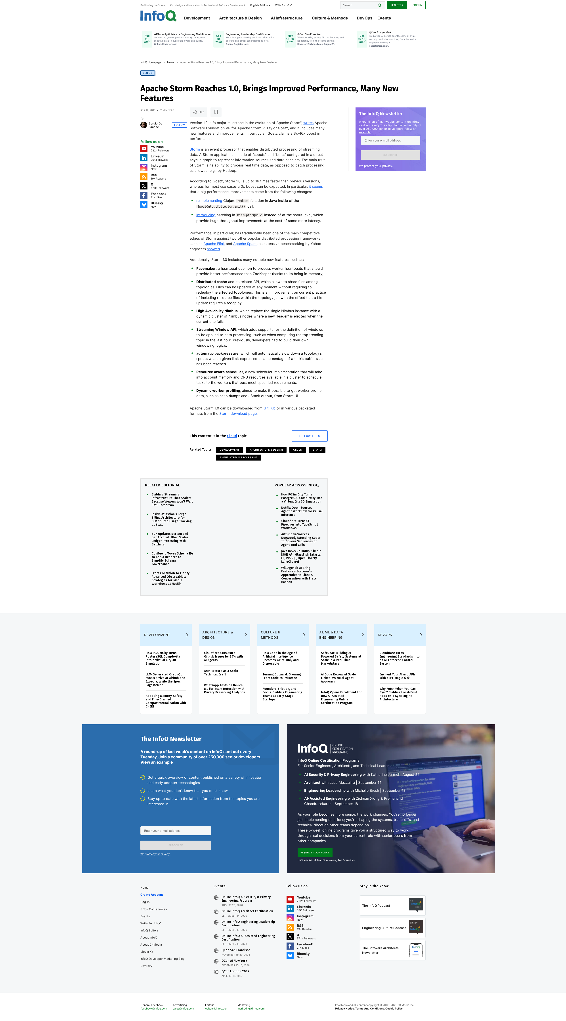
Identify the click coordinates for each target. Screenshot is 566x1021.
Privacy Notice (344, 1008)
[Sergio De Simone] (143, 125)
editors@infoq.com (216, 1008)
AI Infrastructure (287, 18)
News (170, 62)
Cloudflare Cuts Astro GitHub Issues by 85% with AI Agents (223, 656)
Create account (151, 894)
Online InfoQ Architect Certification (247, 911)
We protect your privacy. (376, 166)
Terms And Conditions (369, 1008)
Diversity (146, 965)
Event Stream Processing (239, 457)
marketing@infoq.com (250, 1008)
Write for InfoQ (150, 923)
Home (144, 887)
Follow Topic (309, 436)
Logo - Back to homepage (158, 15)
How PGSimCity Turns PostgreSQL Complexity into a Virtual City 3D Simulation (301, 498)
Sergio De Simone (155, 125)
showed (213, 249)
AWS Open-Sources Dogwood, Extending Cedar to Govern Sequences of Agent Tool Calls (301, 540)
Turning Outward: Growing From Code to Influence (282, 676)
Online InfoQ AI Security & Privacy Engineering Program (246, 898)
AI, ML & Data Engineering (331, 635)
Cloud (147, 73)
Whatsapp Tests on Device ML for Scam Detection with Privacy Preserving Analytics (224, 688)
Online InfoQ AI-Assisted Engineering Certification (248, 937)
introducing (205, 215)
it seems (316, 186)
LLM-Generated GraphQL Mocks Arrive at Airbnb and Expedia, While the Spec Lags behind (165, 680)
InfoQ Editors (149, 930)
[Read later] (216, 112)
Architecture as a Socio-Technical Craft (221, 672)
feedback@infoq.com (154, 1008)
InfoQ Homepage (150, 62)
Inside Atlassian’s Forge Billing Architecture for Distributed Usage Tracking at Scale (171, 519)
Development (197, 18)
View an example (156, 762)
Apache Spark (245, 243)
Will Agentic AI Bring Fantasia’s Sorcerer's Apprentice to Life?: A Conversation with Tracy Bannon (299, 575)
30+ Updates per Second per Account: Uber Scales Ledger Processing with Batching (170, 539)
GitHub (269, 408)
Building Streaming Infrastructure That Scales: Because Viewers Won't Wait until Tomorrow (172, 500)
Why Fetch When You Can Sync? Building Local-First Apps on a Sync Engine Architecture (398, 694)
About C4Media (151, 944)
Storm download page (238, 413)
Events (384, 18)
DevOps (364, 18)
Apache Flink (214, 243)
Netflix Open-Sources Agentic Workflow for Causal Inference (302, 511)
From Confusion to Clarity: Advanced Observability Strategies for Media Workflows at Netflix (171, 579)
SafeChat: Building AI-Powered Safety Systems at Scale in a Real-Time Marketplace (341, 658)
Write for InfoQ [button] (283, 5)
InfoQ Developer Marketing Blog (162, 958)
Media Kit (146, 951)
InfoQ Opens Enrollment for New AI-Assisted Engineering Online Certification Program (341, 697)
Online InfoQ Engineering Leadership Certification (248, 923)
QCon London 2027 (235, 971)
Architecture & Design (240, 18)
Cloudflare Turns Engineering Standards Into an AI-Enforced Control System (400, 658)
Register (397, 5)
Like (201, 112)
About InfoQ (148, 937)
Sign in (417, 5)
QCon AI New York (234, 961)
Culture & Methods (330, 18)
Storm (195, 149)
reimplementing (209, 200)
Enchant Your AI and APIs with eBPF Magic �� (397, 676)
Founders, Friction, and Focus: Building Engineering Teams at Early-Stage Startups (282, 694)
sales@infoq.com (183, 1008)
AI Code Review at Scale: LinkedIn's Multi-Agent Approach (338, 678)
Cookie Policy (394, 1008)
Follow (179, 124)
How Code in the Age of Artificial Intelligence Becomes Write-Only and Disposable (281, 658)
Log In (145, 902)
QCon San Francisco (236, 950)
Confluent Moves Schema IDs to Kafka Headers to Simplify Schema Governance (172, 559)
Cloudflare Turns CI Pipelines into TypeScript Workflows (299, 524)
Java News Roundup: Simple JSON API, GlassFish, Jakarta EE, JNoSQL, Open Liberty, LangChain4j (301, 556)
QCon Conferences (153, 909)
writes (308, 122)
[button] (390, 155)
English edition (259, 5)
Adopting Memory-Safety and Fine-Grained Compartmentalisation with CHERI (166, 701)
